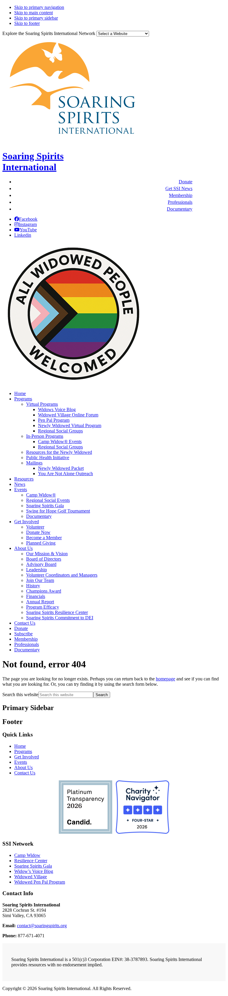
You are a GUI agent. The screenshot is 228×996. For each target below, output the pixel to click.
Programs (23, 751)
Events (20, 762)
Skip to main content (33, 12)
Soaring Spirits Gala (33, 865)
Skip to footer (27, 23)
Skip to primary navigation (39, 7)
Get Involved (26, 756)
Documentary (179, 208)
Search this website (20, 694)
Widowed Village (30, 876)
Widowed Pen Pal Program (39, 881)
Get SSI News (178, 188)
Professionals (180, 202)
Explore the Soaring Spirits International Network (48, 33)
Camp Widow (27, 855)
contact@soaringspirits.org (42, 925)
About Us (23, 767)
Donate (185, 181)
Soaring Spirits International (33, 161)
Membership (180, 195)
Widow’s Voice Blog (33, 871)
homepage (165, 678)
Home (20, 746)
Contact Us (24, 772)
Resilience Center (30, 860)
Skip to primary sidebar (36, 17)
